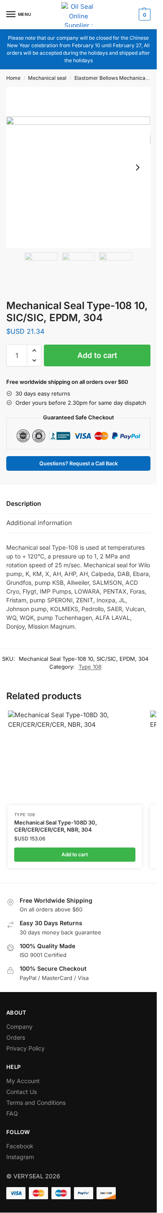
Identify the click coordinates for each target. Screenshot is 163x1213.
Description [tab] (23, 504)
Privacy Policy (25, 1048)
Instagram (20, 1156)
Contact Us (21, 1091)
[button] (143, 14)
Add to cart (97, 355)
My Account (23, 1080)
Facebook (19, 1146)
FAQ (12, 1113)
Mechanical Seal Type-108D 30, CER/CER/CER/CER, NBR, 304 (55, 826)
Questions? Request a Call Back (78, 463)
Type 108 (90, 666)
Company (19, 1026)
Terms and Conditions (36, 1102)
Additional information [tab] (39, 523)
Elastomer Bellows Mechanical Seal (116, 78)
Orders (15, 1037)
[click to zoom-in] (78, 168)
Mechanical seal (47, 78)
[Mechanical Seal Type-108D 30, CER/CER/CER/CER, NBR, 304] (75, 758)
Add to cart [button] (74, 854)
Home (13, 78)
